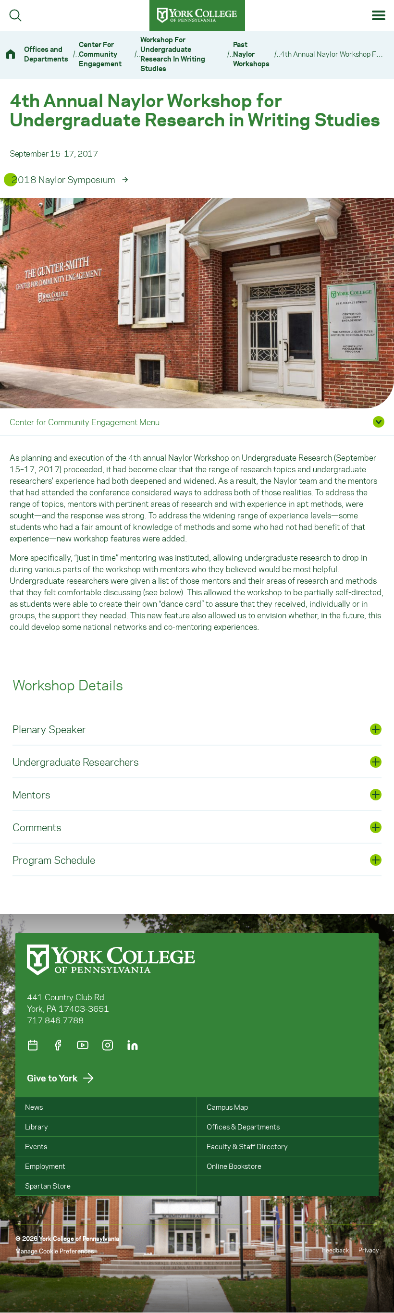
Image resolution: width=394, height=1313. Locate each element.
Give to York (52, 1078)
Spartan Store (48, 1185)
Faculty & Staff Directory (247, 1146)
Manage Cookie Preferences (54, 1251)
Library (36, 1126)
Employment (45, 1166)
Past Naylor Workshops (251, 53)
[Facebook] (57, 1045)
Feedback (335, 1250)
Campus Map (227, 1107)
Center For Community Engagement (100, 53)
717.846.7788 (55, 1020)
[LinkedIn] (132, 1045)
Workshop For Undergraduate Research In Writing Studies (172, 54)
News (34, 1107)
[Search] (15, 15)
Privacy (368, 1250)
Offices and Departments (46, 53)
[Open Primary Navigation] (379, 16)
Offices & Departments (243, 1126)
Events (36, 1146)
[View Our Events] (32, 1045)
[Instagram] (107, 1045)
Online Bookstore (234, 1166)
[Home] (14, 54)
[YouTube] (82, 1045)
